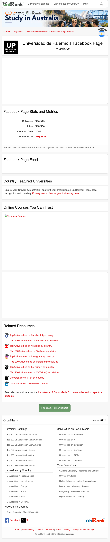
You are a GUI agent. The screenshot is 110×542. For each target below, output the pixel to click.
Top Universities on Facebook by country (31, 335)
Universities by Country (66, 3)
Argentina (41, 136)
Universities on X (67, 440)
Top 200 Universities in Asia (19, 460)
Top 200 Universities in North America (24, 440)
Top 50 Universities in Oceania (21, 465)
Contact (39, 530)
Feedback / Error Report (54, 407)
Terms (58, 530)
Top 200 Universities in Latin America (24, 445)
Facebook (15, 520)
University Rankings (38, 3)
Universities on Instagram (71, 445)
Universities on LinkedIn (70, 460)
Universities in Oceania (17, 502)
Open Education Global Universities (23, 512)
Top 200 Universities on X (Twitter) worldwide (32, 372)
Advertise (49, 530)
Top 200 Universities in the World (22, 434)
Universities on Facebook (71, 434)
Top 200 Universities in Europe (21, 450)
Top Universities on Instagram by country (31, 356)
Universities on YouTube (70, 450)
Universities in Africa (16, 491)
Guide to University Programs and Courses (79, 471)
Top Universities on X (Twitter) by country (31, 367)
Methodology (28, 530)
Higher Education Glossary (71, 497)
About (17, 530)
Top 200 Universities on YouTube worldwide (30, 351)
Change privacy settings (83, 530)
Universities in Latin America (20, 481)
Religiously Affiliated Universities (74, 491)
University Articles (67, 476)
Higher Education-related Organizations (77, 481)
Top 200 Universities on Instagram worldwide (31, 361)
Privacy (66, 530)
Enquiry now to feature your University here (55, 193)
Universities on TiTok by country (26, 377)
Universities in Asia (16, 497)
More (86, 3)
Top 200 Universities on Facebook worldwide (31, 340)
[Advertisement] (55, 81)
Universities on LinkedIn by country (28, 383)
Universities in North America (20, 476)
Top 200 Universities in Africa (20, 455)
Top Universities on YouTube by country (30, 346)
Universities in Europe (17, 486)
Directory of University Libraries (74, 486)
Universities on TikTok (69, 455)
